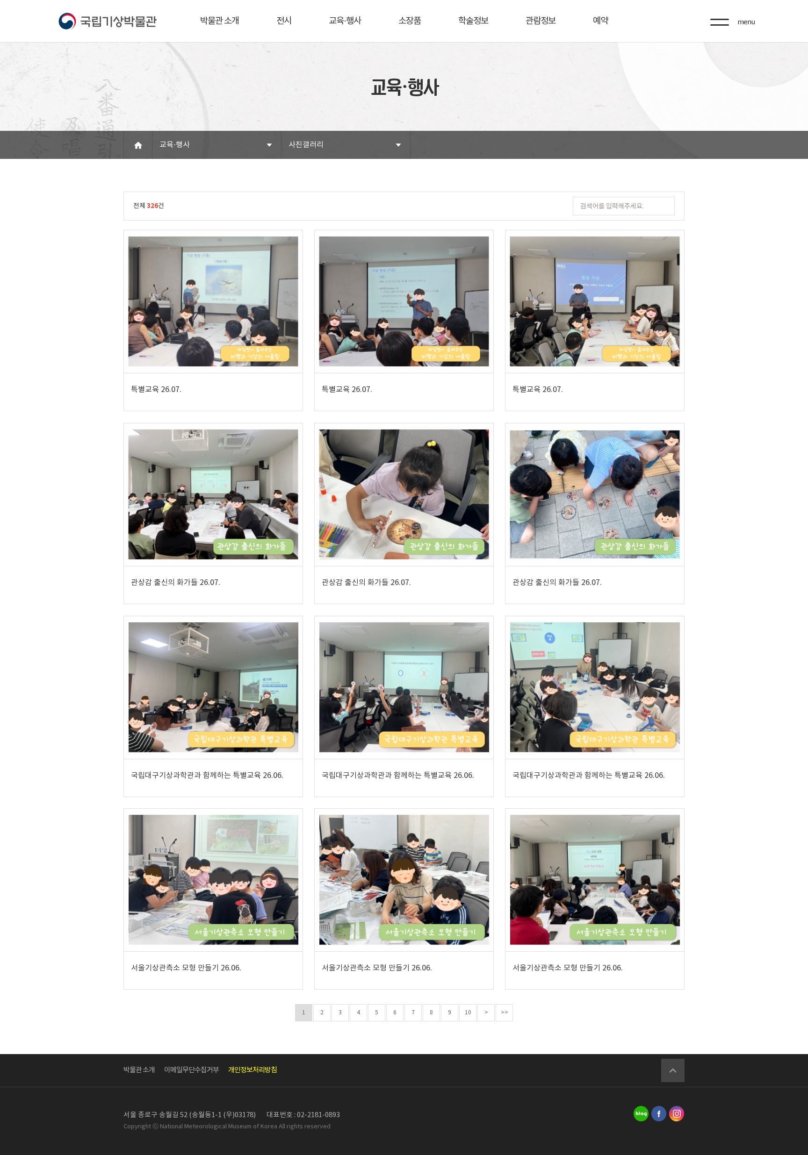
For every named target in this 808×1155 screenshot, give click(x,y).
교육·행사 (345, 21)
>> (504, 1013)
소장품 (409, 21)
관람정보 (541, 21)
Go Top (673, 1070)
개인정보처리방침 (252, 1070)
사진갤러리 (306, 145)
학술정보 (473, 21)
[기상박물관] (107, 21)
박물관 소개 (219, 21)
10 (468, 1013)
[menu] (719, 22)
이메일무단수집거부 (191, 1070)
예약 (600, 21)
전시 (283, 21)
